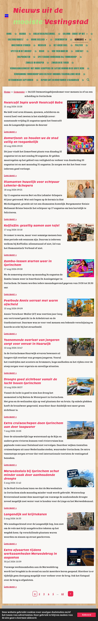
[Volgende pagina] (70, 593)
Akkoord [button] (86, 614)
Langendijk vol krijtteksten (25, 514)
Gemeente (19, 91)
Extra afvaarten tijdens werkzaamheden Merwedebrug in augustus (30, 553)
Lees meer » (10, 131)
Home (7, 91)
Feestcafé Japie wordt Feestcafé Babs (33, 102)
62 (62, 594)
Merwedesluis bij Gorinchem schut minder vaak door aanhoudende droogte (31, 474)
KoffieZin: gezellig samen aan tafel (31, 225)
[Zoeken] (88, 79)
